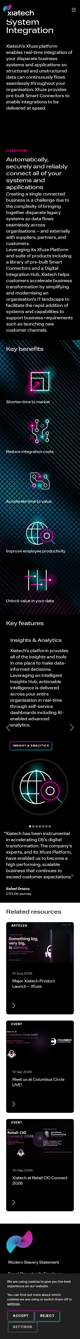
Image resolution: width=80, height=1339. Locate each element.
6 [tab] (46, 826)
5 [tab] (43, 826)
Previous (8, 727)
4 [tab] (40, 826)
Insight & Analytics (31, 745)
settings (13, 1304)
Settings (22, 1327)
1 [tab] (30, 826)
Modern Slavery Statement (33, 1263)
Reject (47, 1316)
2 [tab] (33, 826)
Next (72, 727)
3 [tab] (36, 826)
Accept (21, 1316)
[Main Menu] (74, 9)
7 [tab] (50, 826)
